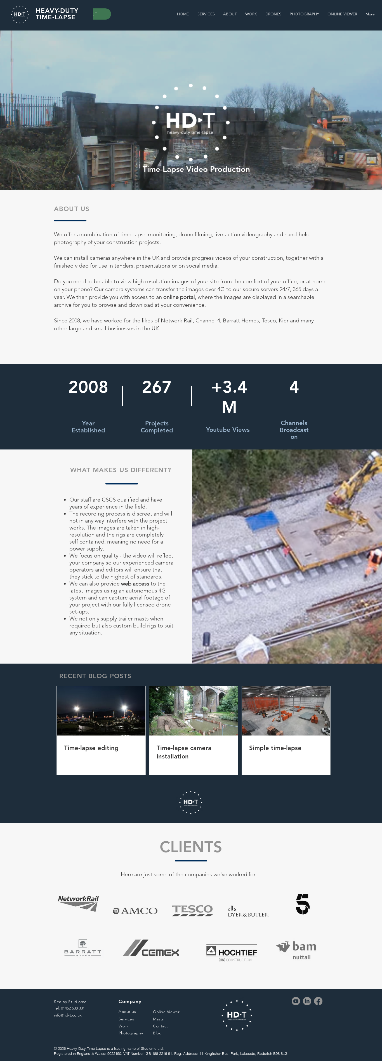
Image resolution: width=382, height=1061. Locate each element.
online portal (179, 297)
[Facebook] (318, 1001)
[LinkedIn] (307, 1001)
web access (135, 583)
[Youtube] (296, 1001)
